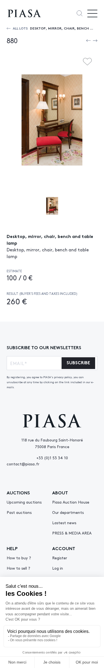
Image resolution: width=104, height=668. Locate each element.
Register (59, 557)
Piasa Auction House (70, 502)
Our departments (68, 512)
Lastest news (64, 522)
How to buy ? (19, 557)
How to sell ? (18, 568)
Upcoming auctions (24, 502)
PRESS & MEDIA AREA (72, 533)
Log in (57, 568)
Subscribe (78, 362)
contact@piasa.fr (23, 464)
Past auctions (19, 512)
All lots (20, 28)
